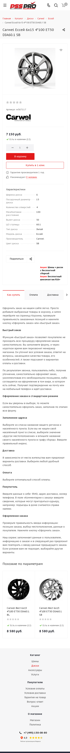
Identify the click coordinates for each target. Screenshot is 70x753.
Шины (35, 661)
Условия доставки (35, 692)
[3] (14, 102)
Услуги (35, 674)
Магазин (35, 720)
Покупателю (35, 682)
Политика (35, 724)
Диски (35, 665)
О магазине (35, 713)
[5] (20, 102)
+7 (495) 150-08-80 (35, 732)
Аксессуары (35, 670)
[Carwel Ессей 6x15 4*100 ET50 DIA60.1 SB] (35, 68)
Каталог (35, 655)
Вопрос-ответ (35, 701)
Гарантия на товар (35, 697)
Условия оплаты (35, 688)
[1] (7, 102)
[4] (17, 102)
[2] (11, 102)
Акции (35, 706)
